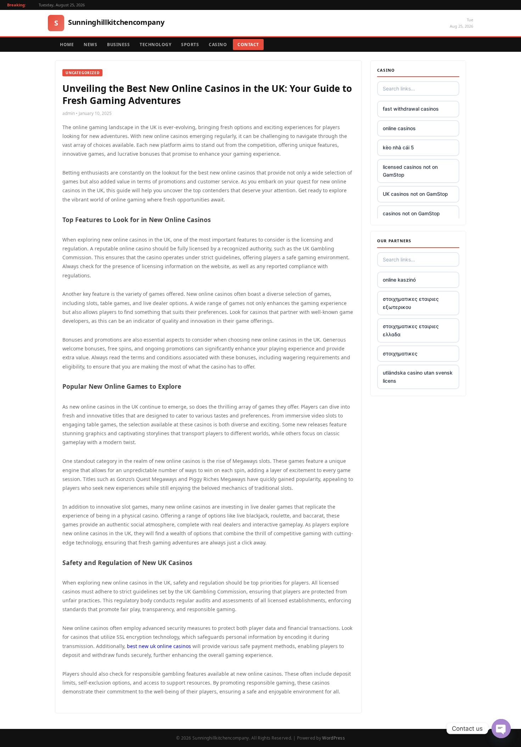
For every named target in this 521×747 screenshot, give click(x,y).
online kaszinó (399, 280)
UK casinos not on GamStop (415, 194)
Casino (218, 45)
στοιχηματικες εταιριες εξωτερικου (411, 303)
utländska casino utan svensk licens (418, 376)
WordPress (333, 738)
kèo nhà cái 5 (398, 147)
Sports (190, 45)
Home (67, 45)
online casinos (399, 128)
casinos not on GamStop (411, 213)
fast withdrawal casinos (411, 109)
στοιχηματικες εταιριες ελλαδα (411, 330)
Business (118, 45)
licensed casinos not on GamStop (410, 171)
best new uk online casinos (159, 646)
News (90, 45)
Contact (248, 45)
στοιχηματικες (400, 353)
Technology (155, 45)
